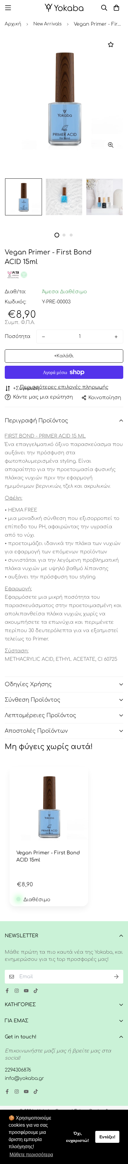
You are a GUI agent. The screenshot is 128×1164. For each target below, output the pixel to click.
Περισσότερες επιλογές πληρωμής (64, 387)
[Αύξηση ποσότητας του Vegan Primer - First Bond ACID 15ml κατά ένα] (116, 337)
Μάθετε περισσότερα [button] (31, 1154)
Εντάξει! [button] (107, 1136)
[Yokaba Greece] (64, 8)
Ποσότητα (17, 336)
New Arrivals (47, 24)
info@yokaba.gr (24, 1078)
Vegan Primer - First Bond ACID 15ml (48, 856)
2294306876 (18, 1070)
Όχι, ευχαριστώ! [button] (77, 1137)
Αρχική (13, 24)
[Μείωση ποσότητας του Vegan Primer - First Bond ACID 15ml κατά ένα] (43, 337)
